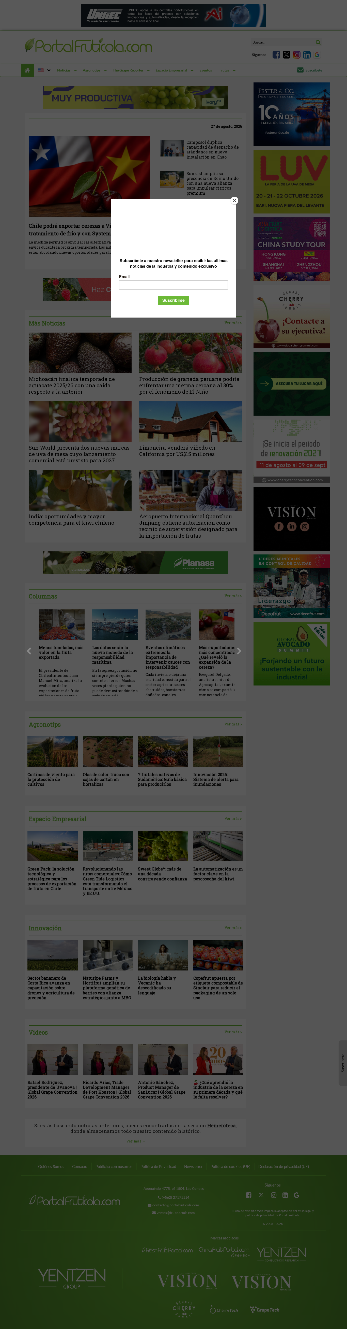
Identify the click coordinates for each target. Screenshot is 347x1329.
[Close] (234, 200)
